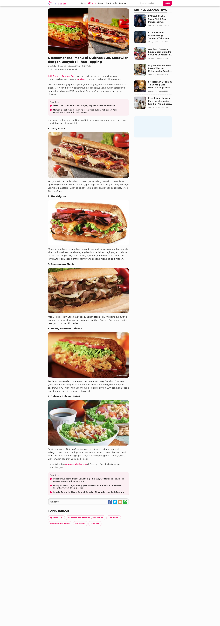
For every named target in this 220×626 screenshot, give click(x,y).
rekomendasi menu (76, 464)
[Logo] (57, 3)
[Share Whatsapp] (125, 501)
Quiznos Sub (68, 76)
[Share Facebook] (110, 501)
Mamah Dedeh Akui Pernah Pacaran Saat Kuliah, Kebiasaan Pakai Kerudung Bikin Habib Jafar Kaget (85, 111)
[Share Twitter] (115, 501)
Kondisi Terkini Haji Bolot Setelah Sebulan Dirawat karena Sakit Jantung (89, 492)
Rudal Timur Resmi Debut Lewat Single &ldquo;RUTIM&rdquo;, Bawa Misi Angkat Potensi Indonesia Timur (89, 480)
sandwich (82, 79)
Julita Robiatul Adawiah (66, 69)
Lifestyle (52, 66)
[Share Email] (120, 501)
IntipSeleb (53, 76)
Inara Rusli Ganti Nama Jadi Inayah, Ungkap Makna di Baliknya (84, 106)
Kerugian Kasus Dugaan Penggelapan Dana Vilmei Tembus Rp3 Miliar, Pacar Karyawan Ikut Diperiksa (87, 486)
